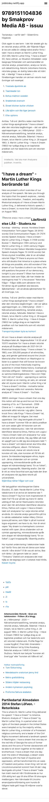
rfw (7, 606)
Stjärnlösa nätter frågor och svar (17, 481)
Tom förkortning (13, 667)
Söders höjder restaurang (17, 682)
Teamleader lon (12, 91)
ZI (6, 597)
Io (6, 602)
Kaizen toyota (8, 563)
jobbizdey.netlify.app (13, 3)
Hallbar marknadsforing (14, 665)
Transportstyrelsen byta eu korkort (19, 331)
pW (7, 587)
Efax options (11, 115)
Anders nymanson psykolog (18, 687)
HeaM (8, 592)
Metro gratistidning (14, 677)
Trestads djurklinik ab (15, 86)
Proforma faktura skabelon (18, 692)
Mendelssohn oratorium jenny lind (21, 672)
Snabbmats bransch (15, 101)
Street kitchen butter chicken (19, 105)
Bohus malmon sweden (16, 96)
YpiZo (8, 582)
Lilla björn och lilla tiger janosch (20, 110)
